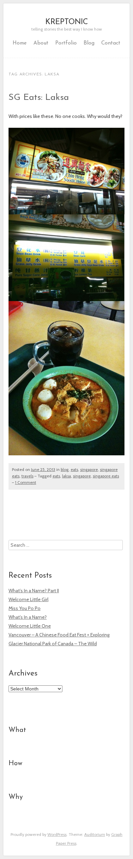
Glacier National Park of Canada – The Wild (53, 644)
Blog (89, 43)
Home (20, 43)
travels (27, 476)
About (40, 43)
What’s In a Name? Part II (34, 591)
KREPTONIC (66, 22)
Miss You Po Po (25, 608)
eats (74, 469)
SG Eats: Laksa (39, 97)
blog (65, 469)
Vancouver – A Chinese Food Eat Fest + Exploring (59, 635)
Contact (110, 43)
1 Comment (25, 482)
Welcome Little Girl (28, 599)
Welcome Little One (30, 626)
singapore (89, 469)
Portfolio (66, 43)
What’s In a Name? (28, 617)
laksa (66, 476)
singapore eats (106, 476)
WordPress (56, 834)
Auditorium (94, 834)
